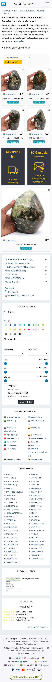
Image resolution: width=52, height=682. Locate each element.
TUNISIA (11, 449)
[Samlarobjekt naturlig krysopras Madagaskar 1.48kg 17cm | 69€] (39, 119)
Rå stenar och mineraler (19, 259)
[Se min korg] (25, 4)
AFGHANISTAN (13, 417)
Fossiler (11, 274)
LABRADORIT (37, 523)
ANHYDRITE (12, 481)
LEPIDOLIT (11, 527)
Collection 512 (11, 62)
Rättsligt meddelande (17, 639)
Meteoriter (12, 281)
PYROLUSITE (12, 537)
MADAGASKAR (38, 438)
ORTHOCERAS (37, 530)
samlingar (19, 11)
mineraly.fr (16, 658)
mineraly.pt (27, 665)
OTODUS (11, 534)
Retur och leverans (11, 641)
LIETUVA (36, 435)
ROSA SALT (11, 541)
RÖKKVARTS (37, 545)
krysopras (10, 93)
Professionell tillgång (30, 641)
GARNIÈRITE (12, 506)
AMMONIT (36, 478)
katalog (7, 11)
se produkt (13, 102)
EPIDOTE (10, 499)
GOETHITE (36, 506)
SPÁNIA (35, 428)
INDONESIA (12, 435)
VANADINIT (11, 559)
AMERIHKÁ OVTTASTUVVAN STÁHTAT (38, 452)
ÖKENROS (11, 562)
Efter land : (32, 349)
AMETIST (11, 478)
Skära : (7, 377)
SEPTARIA (11, 548)
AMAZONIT (36, 474)
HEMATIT (35, 509)
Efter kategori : (10, 312)
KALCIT (35, 516)
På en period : (10, 339)
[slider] (5, 363)
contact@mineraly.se (31, 650)
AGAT (10, 474)
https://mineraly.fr (26, 653)
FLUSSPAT (11, 502)
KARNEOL (11, 520)
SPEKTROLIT (12, 551)
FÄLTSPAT (36, 502)
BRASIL (11, 421)
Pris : (6, 360)
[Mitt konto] (20, 4)
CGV (5, 639)
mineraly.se (42, 665)
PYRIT (34, 534)
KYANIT (10, 523)
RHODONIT (36, 537)
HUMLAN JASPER (14, 513)
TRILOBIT (11, 555)
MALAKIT (35, 527)
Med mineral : (9, 349)
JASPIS (10, 516)
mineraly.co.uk (32, 658)
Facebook (26, 648)
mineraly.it (27, 661)
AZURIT (35, 485)
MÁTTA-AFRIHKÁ (14, 459)
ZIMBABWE (36, 459)
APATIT (35, 481)
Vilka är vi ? (42, 639)
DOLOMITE (36, 495)
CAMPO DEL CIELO (14, 492)
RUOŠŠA (35, 445)
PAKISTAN (12, 445)
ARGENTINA (37, 417)
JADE (34, 513)
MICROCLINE (12, 530)
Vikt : (6, 368)
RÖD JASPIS (12, 545)
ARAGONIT (11, 485)
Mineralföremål (15, 270)
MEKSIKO (11, 442)
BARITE (10, 488)
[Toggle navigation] (47, 4)
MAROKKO (12, 438)
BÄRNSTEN (36, 488)
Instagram (38, 648)
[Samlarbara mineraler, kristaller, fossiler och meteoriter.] (3, 4)
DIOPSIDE (11, 495)
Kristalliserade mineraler (20, 267)
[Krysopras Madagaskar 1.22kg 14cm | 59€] (13, 119)
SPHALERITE (37, 551)
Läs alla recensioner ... (37, 627)
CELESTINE (36, 492)
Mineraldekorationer (17, 263)
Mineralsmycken (15, 278)
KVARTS (35, 520)
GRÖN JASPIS (12, 509)
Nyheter (9, 288)
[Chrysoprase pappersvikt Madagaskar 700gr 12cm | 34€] (13, 79)
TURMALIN (36, 555)
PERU (34, 442)
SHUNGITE (36, 548)
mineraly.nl (12, 665)
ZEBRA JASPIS (37, 559)
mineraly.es (42, 661)
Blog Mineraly (12, 648)
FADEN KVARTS (38, 499)
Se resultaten (26, 402)
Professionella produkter (20, 295)
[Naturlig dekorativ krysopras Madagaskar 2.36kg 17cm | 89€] (26, 212)
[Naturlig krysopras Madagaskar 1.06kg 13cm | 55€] (39, 79)
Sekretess (32, 639)
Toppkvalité (11, 292)
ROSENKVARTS (38, 541)
